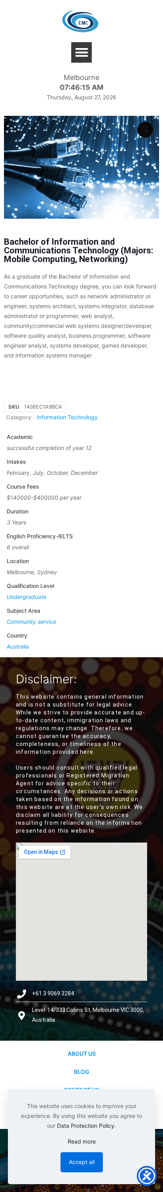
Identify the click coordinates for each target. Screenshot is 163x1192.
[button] (81, 52)
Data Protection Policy (85, 1125)
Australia (18, 646)
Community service (31, 621)
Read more (82, 1141)
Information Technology (67, 417)
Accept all (82, 1162)
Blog (81, 1071)
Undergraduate (26, 596)
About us (82, 1053)
